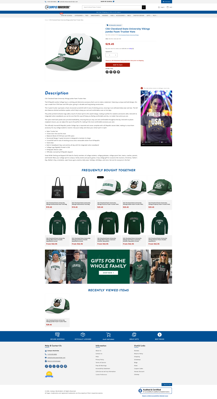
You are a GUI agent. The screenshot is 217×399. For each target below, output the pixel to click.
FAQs (97, 356)
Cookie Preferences (101, 374)
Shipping (137, 356)
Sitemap (136, 374)
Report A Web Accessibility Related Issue (155, 396)
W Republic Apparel (115, 25)
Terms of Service (101, 362)
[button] (78, 15)
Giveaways (137, 359)
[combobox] (114, 7)
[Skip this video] (142, 92)
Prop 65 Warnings (101, 365)
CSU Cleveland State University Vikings (129, 35)
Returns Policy (138, 353)
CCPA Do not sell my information (106, 371)
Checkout (167, 1)
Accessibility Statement (103, 368)
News (135, 365)
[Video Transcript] (146, 92)
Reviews (136, 350)
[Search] (144, 7)
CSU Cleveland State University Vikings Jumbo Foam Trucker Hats (66, 20)
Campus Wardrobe (56, 391)
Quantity (109, 51)
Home (46, 20)
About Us (98, 350)
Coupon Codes (138, 368)
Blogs (135, 362)
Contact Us (99, 353)
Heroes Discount (139, 371)
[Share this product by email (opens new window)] (118, 71)
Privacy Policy (100, 359)
